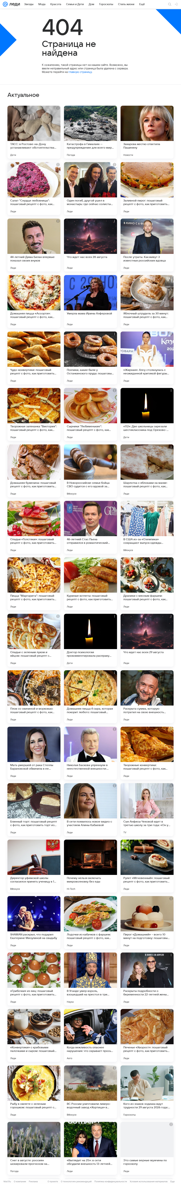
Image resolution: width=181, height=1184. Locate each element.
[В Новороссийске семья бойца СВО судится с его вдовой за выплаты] (90, 470)
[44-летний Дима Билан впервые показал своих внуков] (33, 245)
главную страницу (80, 72)
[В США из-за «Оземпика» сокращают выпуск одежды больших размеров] (147, 527)
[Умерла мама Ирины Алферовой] (90, 301)
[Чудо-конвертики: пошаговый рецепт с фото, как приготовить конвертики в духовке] (33, 358)
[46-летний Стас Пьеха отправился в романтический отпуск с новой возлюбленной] (90, 527)
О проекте (53, 1181)
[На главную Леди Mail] (14, 4)
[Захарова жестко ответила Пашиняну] (147, 132)
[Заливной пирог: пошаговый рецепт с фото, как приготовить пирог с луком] (147, 188)
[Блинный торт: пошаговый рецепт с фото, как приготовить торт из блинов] (33, 809)
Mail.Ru (7, 1181)
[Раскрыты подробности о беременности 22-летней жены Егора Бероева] (147, 979)
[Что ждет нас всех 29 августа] (147, 640)
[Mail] (5, 4)
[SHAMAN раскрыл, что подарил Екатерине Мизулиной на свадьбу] (33, 922)
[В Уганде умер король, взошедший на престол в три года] (90, 979)
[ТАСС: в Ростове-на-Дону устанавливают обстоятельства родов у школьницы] (33, 132)
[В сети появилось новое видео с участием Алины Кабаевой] (90, 809)
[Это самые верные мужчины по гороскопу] (147, 1148)
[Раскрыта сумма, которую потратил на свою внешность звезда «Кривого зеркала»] (147, 696)
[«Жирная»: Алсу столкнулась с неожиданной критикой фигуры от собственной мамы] (147, 358)
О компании (20, 1181)
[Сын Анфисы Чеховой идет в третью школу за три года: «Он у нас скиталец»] (147, 809)
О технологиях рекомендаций (76, 1181)
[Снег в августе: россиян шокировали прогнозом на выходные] (33, 1148)
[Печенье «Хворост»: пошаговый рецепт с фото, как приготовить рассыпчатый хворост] (147, 1035)
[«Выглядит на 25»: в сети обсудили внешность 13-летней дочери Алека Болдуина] (90, 1148)
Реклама (33, 1181)
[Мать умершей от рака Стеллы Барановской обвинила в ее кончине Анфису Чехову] (33, 753)
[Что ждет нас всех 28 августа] (90, 245)
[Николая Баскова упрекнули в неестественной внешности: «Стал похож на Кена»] (90, 753)
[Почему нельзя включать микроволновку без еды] (90, 866)
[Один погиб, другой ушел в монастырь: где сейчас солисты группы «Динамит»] (90, 188)
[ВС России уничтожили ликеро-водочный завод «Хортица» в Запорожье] (90, 1091)
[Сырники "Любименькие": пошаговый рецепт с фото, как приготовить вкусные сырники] (90, 414)
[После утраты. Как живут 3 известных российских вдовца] (147, 245)
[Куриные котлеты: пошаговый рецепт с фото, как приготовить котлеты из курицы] (90, 583)
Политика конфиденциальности (110, 1181)
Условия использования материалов (149, 1181)
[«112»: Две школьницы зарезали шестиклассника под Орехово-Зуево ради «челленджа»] (147, 414)
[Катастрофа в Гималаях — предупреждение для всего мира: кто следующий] (90, 132)
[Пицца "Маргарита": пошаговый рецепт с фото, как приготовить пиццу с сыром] (33, 583)
